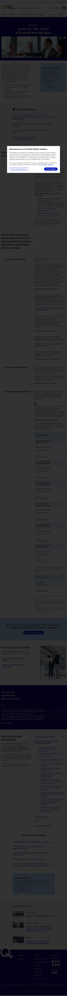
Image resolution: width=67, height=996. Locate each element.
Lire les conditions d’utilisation (45, 164)
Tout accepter (50, 169)
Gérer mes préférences (19, 169)
